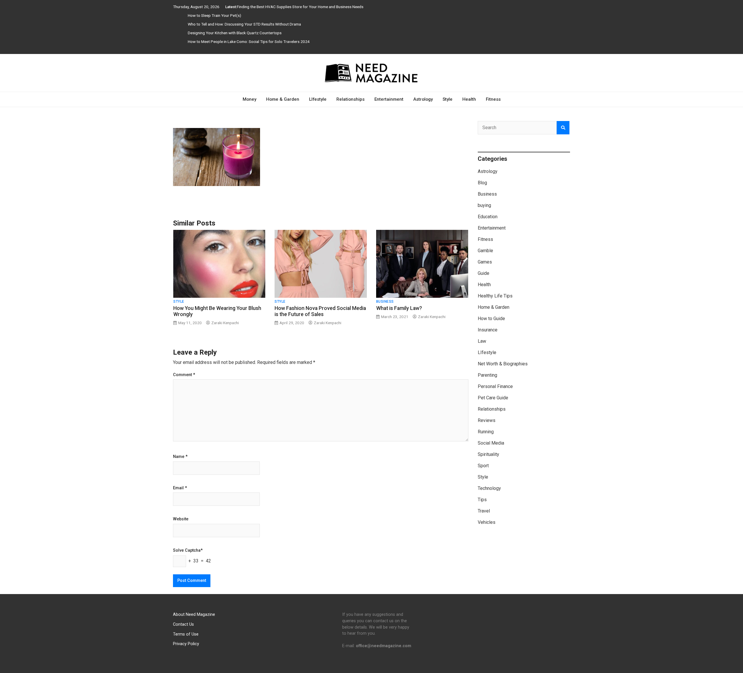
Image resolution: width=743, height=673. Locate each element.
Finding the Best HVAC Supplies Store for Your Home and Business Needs (300, 6)
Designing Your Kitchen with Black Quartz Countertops (235, 32)
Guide (483, 273)
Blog (482, 182)
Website (180, 519)
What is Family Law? (399, 308)
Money (249, 99)
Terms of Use (186, 634)
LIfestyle (318, 99)
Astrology (423, 99)
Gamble (485, 250)
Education (487, 216)
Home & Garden (282, 99)
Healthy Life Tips (495, 296)
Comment (184, 375)
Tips (482, 499)
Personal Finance (495, 386)
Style (447, 99)
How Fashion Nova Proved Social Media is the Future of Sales (320, 311)
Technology (489, 488)
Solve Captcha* (188, 550)
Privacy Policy (186, 643)
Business (385, 301)
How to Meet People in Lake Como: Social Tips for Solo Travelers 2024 (249, 41)
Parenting (487, 375)
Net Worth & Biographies (503, 364)
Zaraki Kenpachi (225, 322)
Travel (484, 511)
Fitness (493, 99)
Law (482, 341)
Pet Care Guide (493, 397)
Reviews (486, 420)
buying (484, 205)
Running (486, 431)
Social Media (491, 443)
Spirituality (488, 454)
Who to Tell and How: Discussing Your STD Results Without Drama (244, 24)
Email (180, 488)
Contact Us (183, 624)
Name (180, 457)
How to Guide (491, 318)
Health (469, 99)
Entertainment (388, 99)
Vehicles (486, 522)
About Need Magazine (194, 614)
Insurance (487, 330)
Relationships (350, 99)
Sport (483, 465)
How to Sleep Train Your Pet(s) (214, 15)
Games (485, 262)
